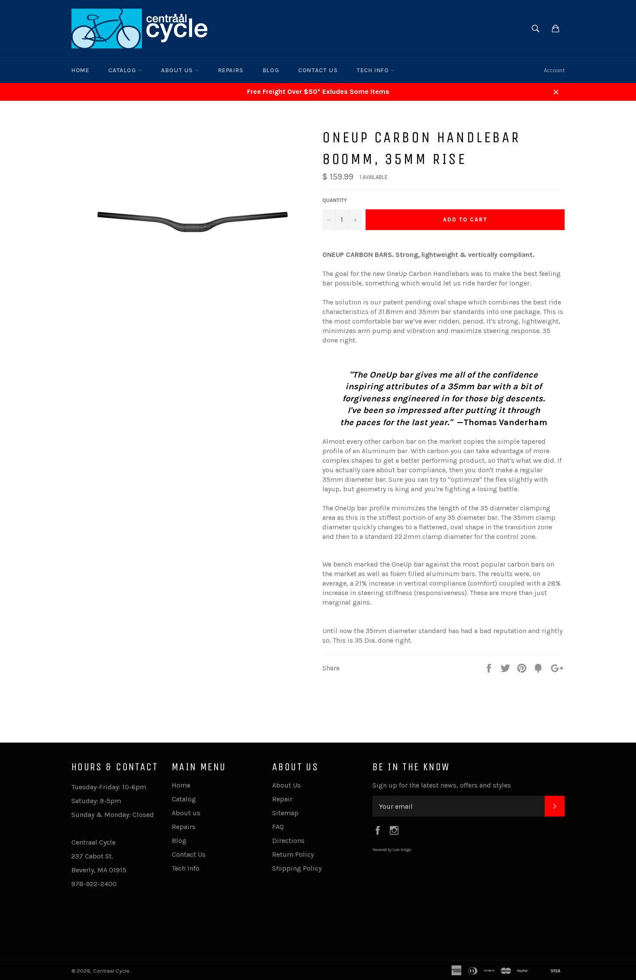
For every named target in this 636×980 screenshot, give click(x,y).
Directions (288, 840)
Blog (271, 70)
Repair (282, 799)
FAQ (278, 827)
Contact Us (317, 70)
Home (80, 70)
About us (178, 70)
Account (554, 70)
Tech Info (374, 70)
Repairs (231, 70)
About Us (286, 785)
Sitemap (285, 813)
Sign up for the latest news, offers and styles (442, 785)
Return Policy (293, 854)
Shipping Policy (296, 868)
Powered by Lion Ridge (392, 850)
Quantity (334, 200)
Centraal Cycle (111, 970)
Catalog (123, 70)
